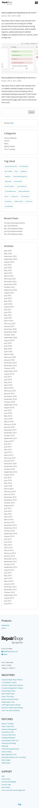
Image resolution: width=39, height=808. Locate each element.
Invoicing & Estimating (9, 743)
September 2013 (10, 567)
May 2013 (8, 575)
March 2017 (9, 455)
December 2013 (10, 559)
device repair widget (20, 176)
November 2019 (10, 365)
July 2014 (7, 539)
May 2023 (8, 270)
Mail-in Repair (6, 760)
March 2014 (9, 550)
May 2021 (8, 315)
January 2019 (9, 393)
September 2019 (10, 371)
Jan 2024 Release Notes (13, 231)
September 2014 (10, 533)
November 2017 (10, 433)
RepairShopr (5, 625)
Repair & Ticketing (7, 724)
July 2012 (7, 601)
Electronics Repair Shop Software (12, 708)
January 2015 (9, 522)
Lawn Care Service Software (11, 710)
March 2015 (9, 519)
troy (4, 16)
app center (8, 171)
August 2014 (9, 536)
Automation (24, 166)
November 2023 (10, 256)
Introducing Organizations (14, 223)
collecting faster (11, 166)
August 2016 (9, 475)
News (19, 16)
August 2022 (9, 293)
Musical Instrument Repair (10, 699)
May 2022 (8, 301)
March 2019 (9, 388)
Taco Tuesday (9, 149)
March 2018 (9, 421)
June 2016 (8, 480)
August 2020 (9, 340)
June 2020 (8, 346)
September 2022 (10, 290)
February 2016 (10, 491)
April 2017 (8, 452)
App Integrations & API (9, 754)
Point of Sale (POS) (8, 726)
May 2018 (8, 416)
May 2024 (8, 253)
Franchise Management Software (12, 688)
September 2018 (10, 405)
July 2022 (7, 295)
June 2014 (8, 542)
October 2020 (9, 335)
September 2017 (10, 438)
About (5, 654)
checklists (14, 196)
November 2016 (10, 466)
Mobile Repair (6, 763)
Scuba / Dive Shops (8, 696)
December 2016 (10, 463)
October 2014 (9, 531)
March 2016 (9, 489)
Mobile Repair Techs (8, 702)
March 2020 (9, 354)
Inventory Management (9, 729)
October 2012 (9, 592)
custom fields (21, 186)
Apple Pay (29, 201)
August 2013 (9, 570)
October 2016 (9, 469)
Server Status (6, 787)
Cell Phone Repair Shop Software (12, 685)
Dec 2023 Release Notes (13, 234)
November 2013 (10, 561)
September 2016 (10, 472)
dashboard (9, 206)
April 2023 (8, 273)
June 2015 (8, 511)
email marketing (23, 191)
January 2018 (9, 427)
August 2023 (9, 262)
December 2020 (10, 329)
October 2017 (9, 435)
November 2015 (10, 500)
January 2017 (9, 461)
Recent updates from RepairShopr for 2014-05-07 (19, 13)
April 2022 (8, 304)
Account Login (6, 784)
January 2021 (9, 326)
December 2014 (10, 525)
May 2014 (8, 545)
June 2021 (8, 312)
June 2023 (8, 267)
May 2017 (8, 449)
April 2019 (8, 385)
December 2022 (10, 281)
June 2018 (8, 413)
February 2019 (10, 391)
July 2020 (7, 343)
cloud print (18, 181)
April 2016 (8, 486)
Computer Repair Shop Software (12, 680)
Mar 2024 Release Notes (13, 228)
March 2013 (9, 581)
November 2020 (10, 332)
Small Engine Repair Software (11, 705)
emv (16, 171)
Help (3, 776)
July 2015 (7, 508)
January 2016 (9, 494)
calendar (23, 171)
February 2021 (10, 323)
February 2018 (10, 424)
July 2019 (7, 377)
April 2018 (8, 419)
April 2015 (8, 517)
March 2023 (9, 276)
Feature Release (10, 138)
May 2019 (8, 382)
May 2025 (8, 251)
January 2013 (9, 584)
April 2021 (8, 318)
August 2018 (9, 407)
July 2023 (7, 265)
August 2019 (9, 374)
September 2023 (10, 259)
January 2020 (9, 360)
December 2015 (10, 497)
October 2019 (9, 368)
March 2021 (9, 321)
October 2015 (9, 503)
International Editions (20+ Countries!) (14, 757)
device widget (9, 186)
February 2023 (10, 279)
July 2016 (7, 477)
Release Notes (9, 146)
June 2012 (8, 603)
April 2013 (8, 578)
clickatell (8, 201)
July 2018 (7, 410)
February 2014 (10, 553)
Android (7, 176)
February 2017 (10, 458)
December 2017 (10, 430)
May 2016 (8, 483)
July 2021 (7, 309)
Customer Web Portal (9, 735)
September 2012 (10, 595)
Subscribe (9, 123)
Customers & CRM (8, 732)
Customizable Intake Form (10, 740)
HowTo (7, 141)
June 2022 (8, 298)
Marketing (5, 746)
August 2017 (9, 441)
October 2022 (9, 287)
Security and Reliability (9, 782)
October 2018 (9, 402)
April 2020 (8, 351)
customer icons (10, 191)
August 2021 (9, 307)
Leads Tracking (6, 752)
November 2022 (10, 284)
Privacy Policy (6, 779)
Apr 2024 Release (11, 226)
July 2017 (7, 444)
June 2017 (8, 447)
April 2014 (8, 547)
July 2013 (7, 573)
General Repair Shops (8, 691)
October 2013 (9, 564)
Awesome (8, 181)
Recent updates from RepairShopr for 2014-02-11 (19, 78)
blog (6, 196)
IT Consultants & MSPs (9, 682)
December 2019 (10, 363)
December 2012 (10, 587)
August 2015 (9, 505)
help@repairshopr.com (10, 651)
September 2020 (10, 337)
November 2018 (10, 399)
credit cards (18, 201)
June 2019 (8, 379)
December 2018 (10, 396)
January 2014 (9, 556)
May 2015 (8, 514)
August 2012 (9, 598)
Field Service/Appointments (10, 749)
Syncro (4, 628)
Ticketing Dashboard (8, 738)
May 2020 (8, 349)
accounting (25, 196)
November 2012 (10, 589)
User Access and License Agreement (13, 790)
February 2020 (10, 357)
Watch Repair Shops (8, 694)
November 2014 (10, 528)
